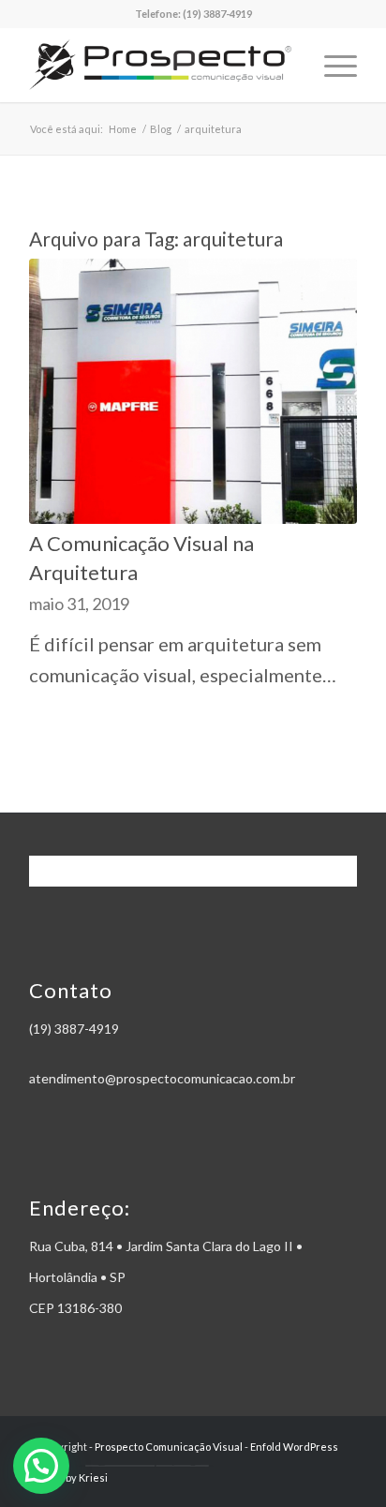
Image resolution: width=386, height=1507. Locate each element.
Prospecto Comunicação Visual (169, 1446)
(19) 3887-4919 (217, 13)
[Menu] (331, 64)
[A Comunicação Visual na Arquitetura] (193, 391)
